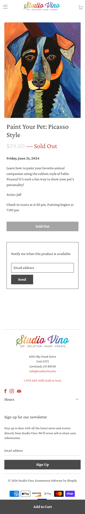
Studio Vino (26, 480)
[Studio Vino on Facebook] (5, 391)
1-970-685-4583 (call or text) (42, 380)
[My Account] (4, 6)
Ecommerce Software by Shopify (56, 480)
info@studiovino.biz (42, 371)
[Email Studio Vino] (19, 391)
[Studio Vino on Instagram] (12, 391)
